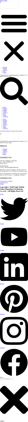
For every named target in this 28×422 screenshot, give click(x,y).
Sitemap (2, 184)
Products (5, 67)
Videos (4, 72)
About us (5, 70)
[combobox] (7, 379)
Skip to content (3, 0)
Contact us (5, 116)
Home (4, 107)
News (4, 71)
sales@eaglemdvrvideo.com (11, 167)
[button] (14, 37)
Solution (5, 68)
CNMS (4, 111)
